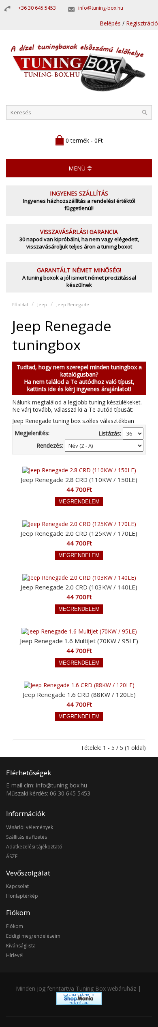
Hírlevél (14, 955)
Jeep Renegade (72, 304)
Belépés (110, 23)
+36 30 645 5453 (37, 7)
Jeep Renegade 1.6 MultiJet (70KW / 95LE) (79, 640)
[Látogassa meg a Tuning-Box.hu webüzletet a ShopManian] (79, 1002)
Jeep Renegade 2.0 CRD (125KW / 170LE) (79, 533)
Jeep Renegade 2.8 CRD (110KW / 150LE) (79, 479)
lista (56, 432)
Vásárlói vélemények (29, 827)
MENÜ (76, 168)
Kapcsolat (17, 886)
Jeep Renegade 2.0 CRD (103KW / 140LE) (79, 587)
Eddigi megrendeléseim (33, 935)
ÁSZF (11, 856)
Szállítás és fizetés (26, 836)
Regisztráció (142, 23)
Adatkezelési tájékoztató (34, 846)
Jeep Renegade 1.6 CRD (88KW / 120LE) (79, 694)
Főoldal (20, 304)
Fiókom (14, 926)
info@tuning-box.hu (100, 7)
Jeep (42, 304)
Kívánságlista (21, 945)
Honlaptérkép (22, 895)
